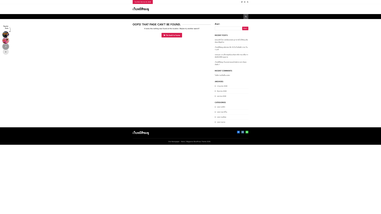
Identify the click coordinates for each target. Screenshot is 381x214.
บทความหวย (221, 122)
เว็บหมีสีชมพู (141, 9)
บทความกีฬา (221, 107)
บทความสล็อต (221, 117)
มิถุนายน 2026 (222, 91)
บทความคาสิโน (222, 112)
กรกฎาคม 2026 (222, 86)
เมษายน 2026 (221, 96)
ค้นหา (217, 24)
